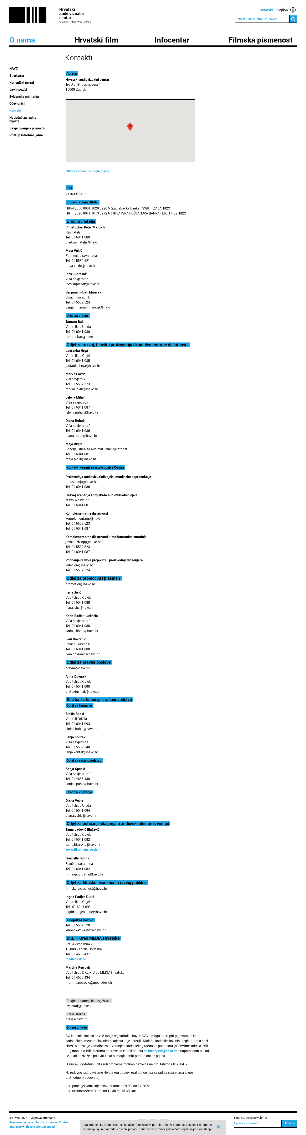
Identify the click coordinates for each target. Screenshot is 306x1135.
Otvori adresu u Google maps (87, 171)
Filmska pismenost (260, 39)
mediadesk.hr (76, 959)
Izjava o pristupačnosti (40, 1127)
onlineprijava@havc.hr (160, 1050)
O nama (22, 39)
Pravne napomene (21, 1122)
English (282, 10)
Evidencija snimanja (24, 96)
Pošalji (289, 1123)
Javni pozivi (18, 89)
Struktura (16, 75)
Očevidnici (17, 103)
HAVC (13, 68)
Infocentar (171, 39)
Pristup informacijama (26, 135)
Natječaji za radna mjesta (22, 119)
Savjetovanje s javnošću (27, 128)
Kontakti (15, 110)
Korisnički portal (21, 82)
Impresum (15, 1127)
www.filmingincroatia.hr (84, 849)
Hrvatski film (96, 39)
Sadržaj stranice (46, 1122)
